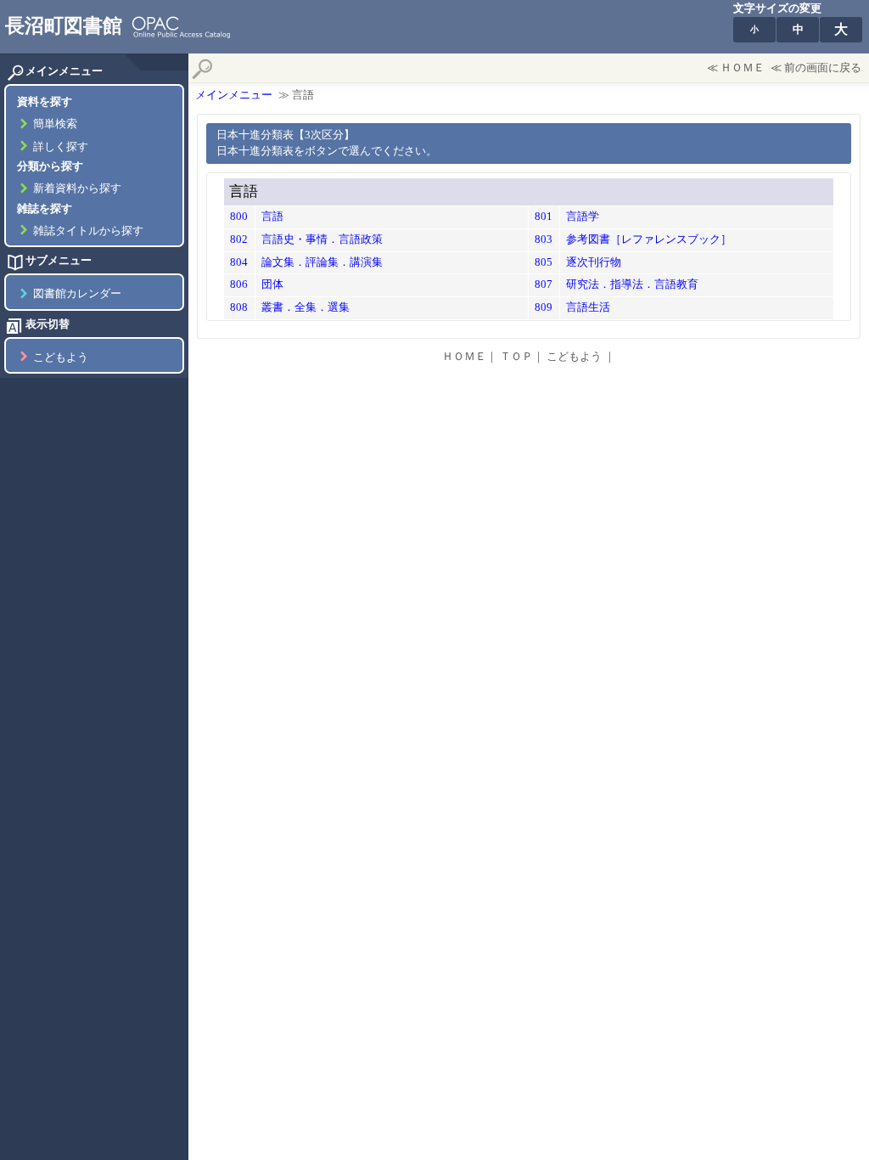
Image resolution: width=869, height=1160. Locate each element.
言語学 (582, 216)
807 (543, 284)
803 (543, 239)
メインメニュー (233, 95)
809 (543, 307)
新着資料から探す (77, 188)
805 (543, 262)
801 (543, 216)
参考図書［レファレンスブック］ (649, 239)
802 (239, 239)
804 (239, 262)
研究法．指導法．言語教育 (632, 284)
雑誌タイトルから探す (88, 231)
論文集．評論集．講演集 (322, 262)
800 (239, 216)
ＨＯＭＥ (742, 68)
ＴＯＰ (516, 357)
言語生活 (588, 307)
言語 (272, 216)
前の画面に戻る (822, 68)
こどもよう (60, 357)
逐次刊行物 (593, 262)
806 (239, 284)
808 (239, 307)
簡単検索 (55, 124)
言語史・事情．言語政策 (322, 239)
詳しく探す (60, 147)
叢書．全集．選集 (305, 307)
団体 (272, 284)
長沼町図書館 (63, 25)
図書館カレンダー (77, 294)
